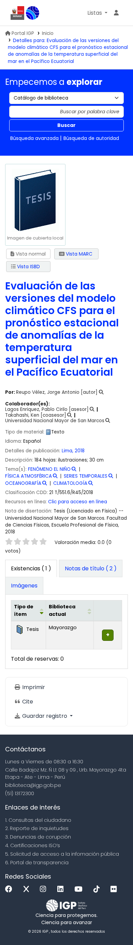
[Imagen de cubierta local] (35, 200)
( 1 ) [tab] (31, 568)
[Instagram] (44, 889)
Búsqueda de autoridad (91, 138)
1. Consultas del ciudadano (38, 820)
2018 (80, 451)
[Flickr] (115, 889)
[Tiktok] (98, 889)
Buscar (66, 125)
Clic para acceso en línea (77, 502)
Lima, (68, 451)
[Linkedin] (62, 889)
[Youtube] (80, 889)
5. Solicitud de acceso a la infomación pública (62, 854)
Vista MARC (78, 253)
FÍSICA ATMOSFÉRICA (28, 476)
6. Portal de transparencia (37, 862)
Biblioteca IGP (33, 13)
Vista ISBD (28, 266)
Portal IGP (23, 33)
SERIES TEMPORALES (85, 476)
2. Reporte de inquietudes (37, 828)
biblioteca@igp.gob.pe (33, 785)
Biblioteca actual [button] (62, 610)
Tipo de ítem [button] (23, 610)
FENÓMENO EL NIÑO (49, 469)
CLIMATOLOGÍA (70, 483)
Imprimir (33, 687)
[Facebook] (10, 889)
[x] (28, 889)
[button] (97, 13)
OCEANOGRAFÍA (23, 483)
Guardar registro (45, 716)
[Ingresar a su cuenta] (116, 13)
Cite (27, 701)
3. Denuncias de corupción (38, 836)
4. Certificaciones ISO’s (32, 845)
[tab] (90, 569)
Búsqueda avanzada (34, 138)
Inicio (48, 33)
